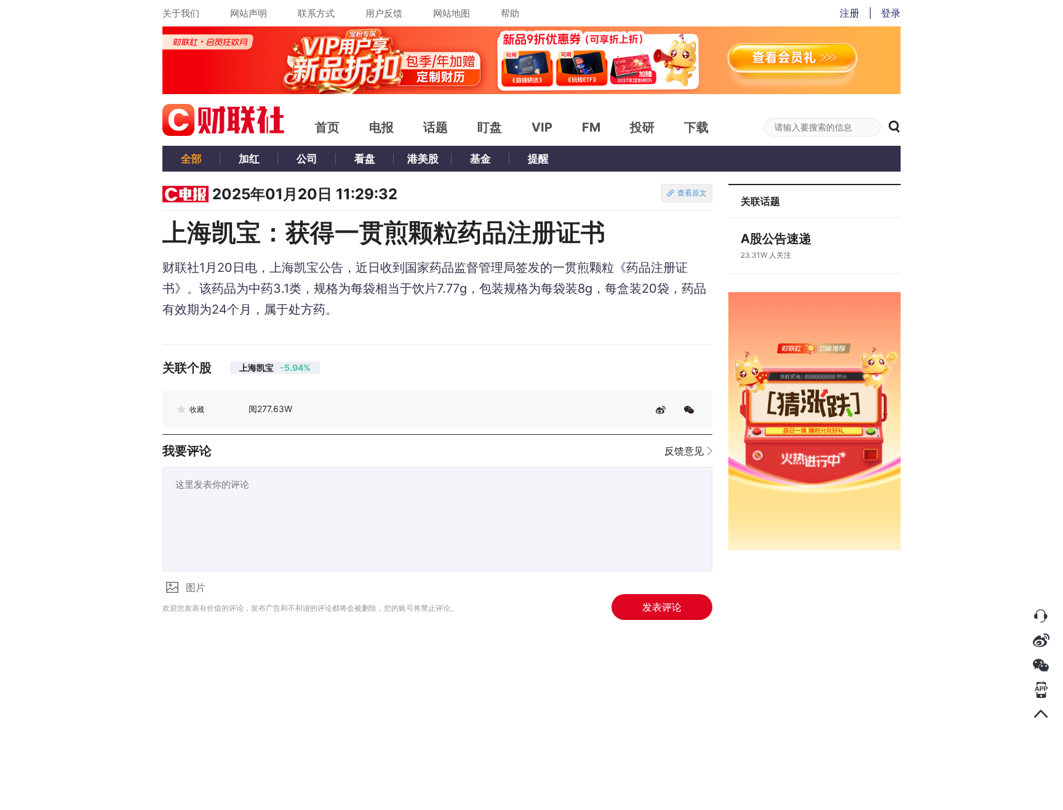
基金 (480, 159)
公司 (307, 159)
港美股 (423, 159)
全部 (191, 159)
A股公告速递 (776, 238)
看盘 (364, 159)
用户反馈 (383, 13)
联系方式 (316, 13)
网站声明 (248, 13)
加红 (249, 159)
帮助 (510, 13)
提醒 (538, 159)
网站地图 (451, 13)
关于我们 (180, 13)
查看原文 (692, 192)
